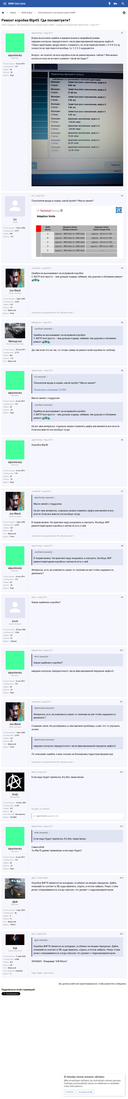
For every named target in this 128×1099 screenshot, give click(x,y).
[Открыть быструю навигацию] (124, 12)
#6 (122, 440)
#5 (122, 370)
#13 (121, 826)
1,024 (17, 632)
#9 (122, 597)
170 (16, 67)
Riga (12, 75)
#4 (122, 322)
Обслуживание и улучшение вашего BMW (35, 25)
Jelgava (13, 641)
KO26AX (13, 817)
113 (11, 237)
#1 (122, 33)
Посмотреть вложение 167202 (50, 389)
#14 (121, 878)
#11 (121, 702)
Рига (12, 313)
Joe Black (15, 290)
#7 (122, 491)
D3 (15, 219)
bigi (15, 948)
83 (11, 965)
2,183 (17, 806)
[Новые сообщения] (110, 3)
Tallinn (13, 925)
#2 (122, 196)
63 (11, 308)
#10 (121, 650)
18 (11, 72)
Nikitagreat (15, 341)
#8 (122, 546)
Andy (15, 794)
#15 (121, 934)
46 (16, 913)
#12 (121, 772)
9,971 (17, 231)
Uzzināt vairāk (85, 1092)
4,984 (17, 959)
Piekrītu (70, 1092)
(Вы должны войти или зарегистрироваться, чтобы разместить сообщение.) (92, 984)
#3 (122, 268)
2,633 (17, 302)
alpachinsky (83, 25)
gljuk (15, 901)
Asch (15, 621)
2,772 (17, 353)
